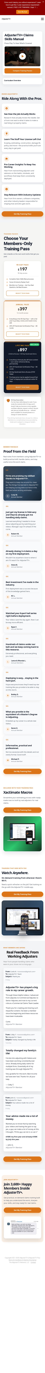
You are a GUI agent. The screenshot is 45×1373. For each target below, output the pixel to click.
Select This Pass (22, 293)
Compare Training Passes (22, 71)
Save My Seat (22, 12)
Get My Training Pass (22, 214)
